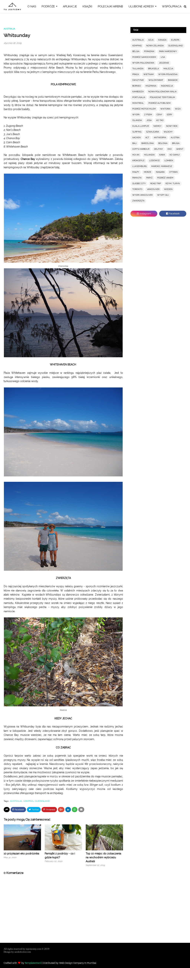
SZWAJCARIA (152, 132)
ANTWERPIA (160, 137)
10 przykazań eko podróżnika (21, 853)
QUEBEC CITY (139, 183)
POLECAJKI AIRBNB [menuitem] (110, 6)
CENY (159, 114)
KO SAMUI (175, 155)
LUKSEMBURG (139, 166)
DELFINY (158, 149)
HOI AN (135, 155)
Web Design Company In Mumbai (77, 963)
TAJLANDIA (137, 68)
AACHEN (136, 137)
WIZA (178, 109)
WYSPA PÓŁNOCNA (167, 74)
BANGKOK (173, 80)
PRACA (135, 74)
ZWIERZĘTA (138, 201)
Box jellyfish (13, 784)
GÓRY (169, 114)
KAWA (162, 155)
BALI (134, 143)
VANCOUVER (153, 189)
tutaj (57, 167)
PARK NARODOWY (168, 51)
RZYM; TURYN (173, 183)
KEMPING (28, 801)
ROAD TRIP (155, 183)
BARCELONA (147, 143)
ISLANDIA (137, 120)
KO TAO (159, 120)
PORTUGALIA (138, 97)
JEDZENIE (164, 63)
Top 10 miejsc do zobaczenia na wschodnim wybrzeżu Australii (103, 857)
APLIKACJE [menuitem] (70, 6)
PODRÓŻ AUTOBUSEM (159, 103)
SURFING (136, 132)
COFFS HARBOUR (140, 149)
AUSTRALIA (16, 801)
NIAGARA (160, 172)
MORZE (147, 172)
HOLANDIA (149, 155)
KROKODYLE (138, 160)
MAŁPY (135, 172)
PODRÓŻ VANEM (165, 178)
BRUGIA (175, 143)
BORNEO (136, 86)
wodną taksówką (110, 67)
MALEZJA (168, 68)
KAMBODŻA (138, 91)
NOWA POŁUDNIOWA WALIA (162, 91)
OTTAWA (173, 172)
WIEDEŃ (168, 189)
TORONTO (137, 189)
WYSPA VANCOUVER (142, 195)
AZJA (150, 40)
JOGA (149, 120)
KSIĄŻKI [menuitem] (87, 6)
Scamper (24, 100)
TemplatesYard (33, 963)
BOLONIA (162, 143)
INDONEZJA (167, 86)
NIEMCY (157, 126)
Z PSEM (148, 114)
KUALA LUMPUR (140, 126)
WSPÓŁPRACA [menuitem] (171, 6)
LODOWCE (154, 160)
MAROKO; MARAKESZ (161, 166)
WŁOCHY (168, 132)
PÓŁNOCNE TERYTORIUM (162, 97)
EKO (170, 149)
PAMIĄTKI (137, 178)
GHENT (179, 149)
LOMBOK (168, 160)
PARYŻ (149, 178)
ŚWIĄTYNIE (138, 80)
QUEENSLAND (42, 801)
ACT (147, 137)
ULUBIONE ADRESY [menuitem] (141, 6)
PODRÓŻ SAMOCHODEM (144, 57)
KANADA (162, 40)
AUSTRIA (175, 137)
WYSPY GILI (163, 195)
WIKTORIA (165, 109)
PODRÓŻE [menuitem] (48, 6)
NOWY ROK (171, 126)
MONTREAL (138, 103)
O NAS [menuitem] (31, 6)
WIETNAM (148, 74)
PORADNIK (149, 51)
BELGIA (135, 51)
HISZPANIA (150, 86)
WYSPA (136, 114)
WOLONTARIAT (155, 80)
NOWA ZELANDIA (155, 45)
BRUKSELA (153, 68)
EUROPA (175, 40)
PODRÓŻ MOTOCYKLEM (144, 109)
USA (163, 57)
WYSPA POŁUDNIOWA (143, 63)
